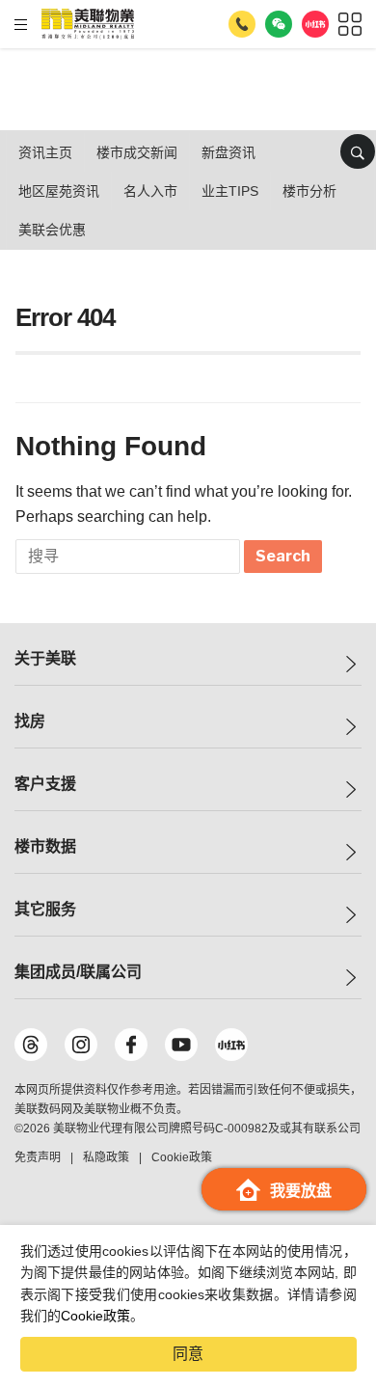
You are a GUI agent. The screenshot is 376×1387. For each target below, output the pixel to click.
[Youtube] (181, 1044)
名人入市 (150, 191)
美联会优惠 (52, 229)
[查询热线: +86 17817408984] (241, 24)
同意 (188, 1354)
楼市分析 (309, 191)
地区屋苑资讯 (58, 191)
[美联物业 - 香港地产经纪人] (87, 24)
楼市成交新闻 (136, 152)
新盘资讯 (228, 152)
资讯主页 (45, 152)
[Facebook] (131, 1044)
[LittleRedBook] (231, 1044)
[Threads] (30, 1044)
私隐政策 (106, 1157)
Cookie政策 (95, 1315)
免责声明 (37, 1157)
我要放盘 (301, 1191)
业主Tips (229, 191)
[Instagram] (81, 1044)
